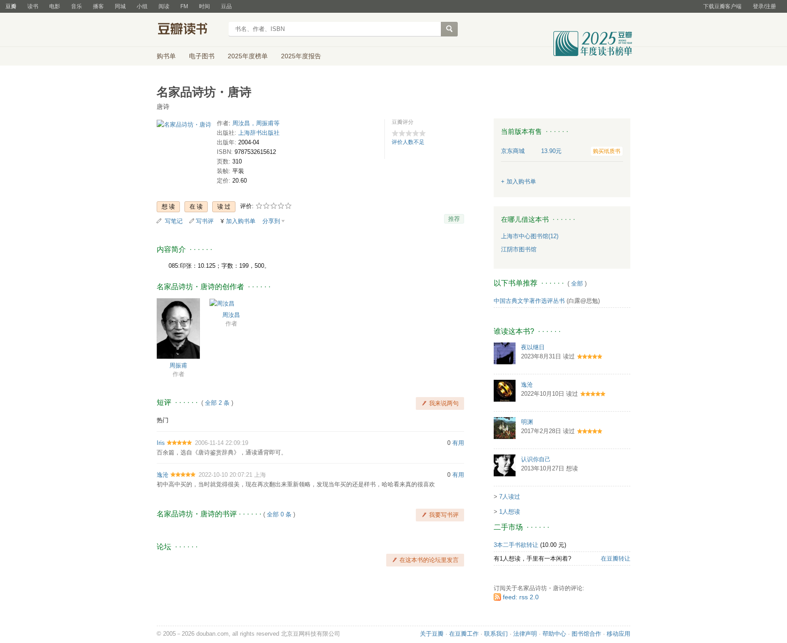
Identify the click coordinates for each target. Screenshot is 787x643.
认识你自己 (536, 459)
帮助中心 (554, 633)
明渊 (527, 421)
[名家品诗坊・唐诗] (184, 126)
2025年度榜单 (248, 56)
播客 (98, 6)
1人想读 (509, 511)
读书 (32, 6)
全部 (577, 283)
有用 (458, 442)
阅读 (163, 6)
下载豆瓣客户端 (722, 6)
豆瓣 (10, 6)
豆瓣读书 (190, 30)
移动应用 (618, 633)
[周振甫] (178, 328)
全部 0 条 (279, 514)
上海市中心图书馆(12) (529, 236)
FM (184, 6)
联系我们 (496, 633)
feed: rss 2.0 (521, 597)
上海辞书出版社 (259, 132)
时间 (204, 6)
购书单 (166, 56)
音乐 (76, 6)
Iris (161, 442)
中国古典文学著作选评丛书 (529, 300)
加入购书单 (241, 221)
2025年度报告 (301, 56)
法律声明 (525, 633)
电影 (54, 6)
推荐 (454, 218)
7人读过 (509, 496)
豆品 (226, 6)
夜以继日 (533, 347)
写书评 (205, 221)
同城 (120, 6)
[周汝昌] (222, 303)
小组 (142, 6)
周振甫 (178, 365)
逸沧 (163, 474)
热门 (163, 420)
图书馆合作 (586, 633)
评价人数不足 (408, 142)
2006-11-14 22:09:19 (221, 442)
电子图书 (202, 56)
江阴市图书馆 (519, 249)
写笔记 (174, 221)
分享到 (271, 221)
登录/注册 (764, 6)
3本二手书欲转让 (516, 544)
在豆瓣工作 (464, 633)
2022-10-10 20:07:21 (225, 474)
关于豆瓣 (432, 633)
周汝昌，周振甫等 (256, 123)
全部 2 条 (217, 402)
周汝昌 (231, 314)
